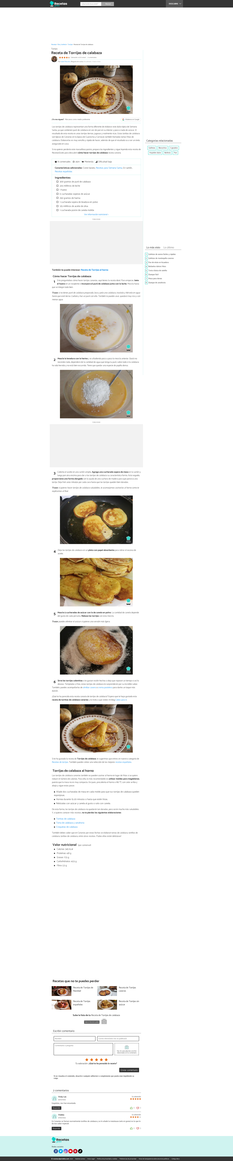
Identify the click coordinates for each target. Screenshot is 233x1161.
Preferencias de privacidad (128, 1159)
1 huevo (63, 190)
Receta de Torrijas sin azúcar (129, 1003)
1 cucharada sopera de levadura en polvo (78, 202)
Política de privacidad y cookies (107, 1159)
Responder (56, 1108)
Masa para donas (155, 278)
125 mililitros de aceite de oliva (73, 206)
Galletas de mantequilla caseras (161, 258)
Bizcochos (163, 148)
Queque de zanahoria (157, 282)
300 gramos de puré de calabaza (75, 182)
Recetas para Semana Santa (109, 168)
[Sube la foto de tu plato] (104, 1022)
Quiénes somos (80, 1159)
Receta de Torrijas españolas (81, 1003)
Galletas (152, 148)
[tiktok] (80, 1151)
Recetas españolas (63, 171)
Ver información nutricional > (96, 214)
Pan (175, 152)
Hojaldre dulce (155, 152)
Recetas (53, 44)
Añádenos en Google (132, 119)
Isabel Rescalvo (65, 61)
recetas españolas (123, 762)
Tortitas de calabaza (65, 819)
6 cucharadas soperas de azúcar (74, 194)
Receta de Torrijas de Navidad (83, 989)
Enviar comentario (129, 1070)
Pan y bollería (62, 44)
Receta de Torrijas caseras (127, 989)
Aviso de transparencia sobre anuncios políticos (154, 1159)
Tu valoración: (81, 1063)
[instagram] (65, 1151)
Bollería (167, 152)
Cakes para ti (121, 700)
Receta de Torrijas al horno (94, 270)
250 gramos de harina (69, 198)
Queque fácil (153, 274)
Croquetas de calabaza (66, 827)
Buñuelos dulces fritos (157, 266)
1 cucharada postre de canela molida (76, 210)
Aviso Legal (91, 1159)
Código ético (175, 1159)
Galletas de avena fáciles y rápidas (162, 254)
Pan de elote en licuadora (158, 262)
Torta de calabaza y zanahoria (70, 823)
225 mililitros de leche (69, 186)
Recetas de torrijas (60, 762)
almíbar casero (89, 687)
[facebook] (56, 1151)
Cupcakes (174, 148)
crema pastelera (105, 687)
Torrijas (70, 44)
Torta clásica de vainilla (157, 270)
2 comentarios (92, 57)
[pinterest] (75, 1151)
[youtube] (70, 1151)
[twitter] (60, 1151)
